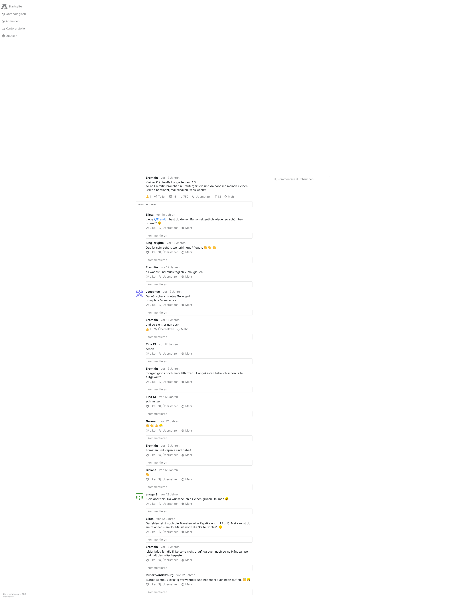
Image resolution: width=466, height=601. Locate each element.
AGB (24, 594)
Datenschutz (8, 596)
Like (152, 228)
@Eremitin (161, 219)
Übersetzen (203, 196)
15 (174, 196)
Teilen (162, 196)
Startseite (15, 6)
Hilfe (4, 594)
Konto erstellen (16, 28)
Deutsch (11, 35)
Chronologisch (16, 14)
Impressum (14, 594)
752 (185, 196)
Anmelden (12, 21)
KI (219, 196)
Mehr (231, 196)
